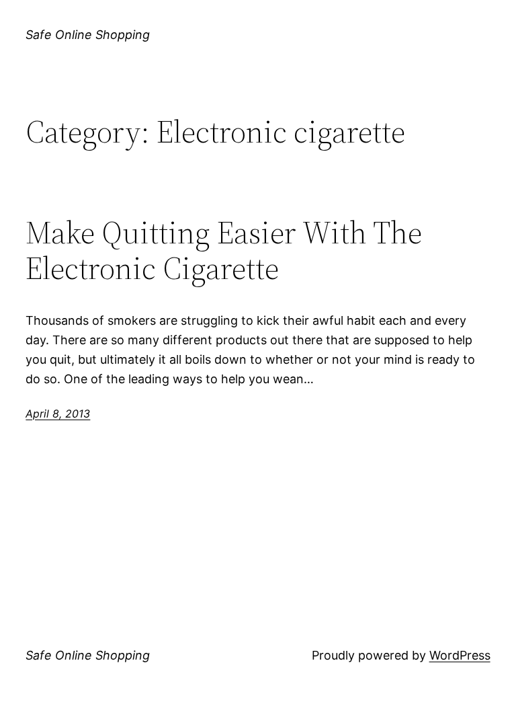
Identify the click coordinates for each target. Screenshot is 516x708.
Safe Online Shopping (88, 35)
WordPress (459, 655)
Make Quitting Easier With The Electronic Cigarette (224, 250)
